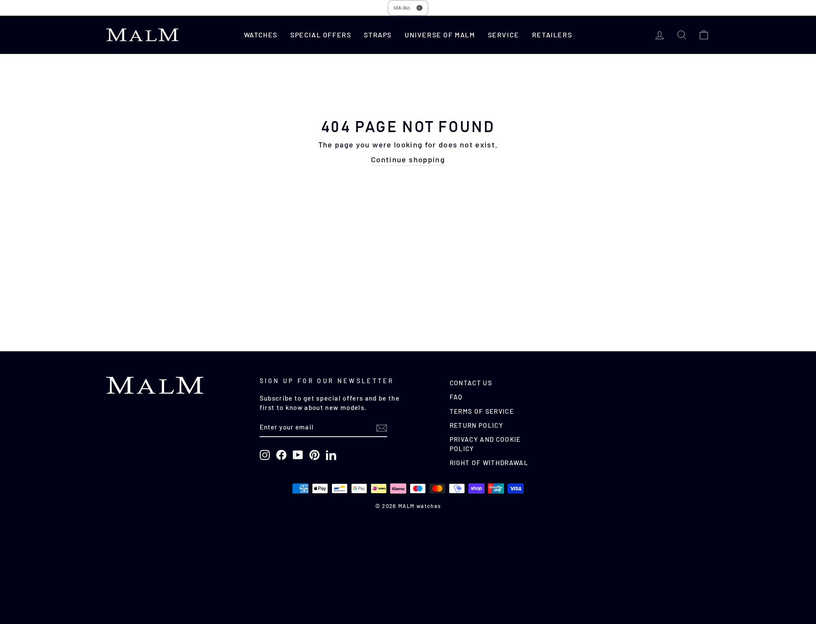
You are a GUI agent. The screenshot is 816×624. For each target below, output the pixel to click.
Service (503, 35)
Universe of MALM (440, 35)
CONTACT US (471, 383)
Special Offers (320, 35)
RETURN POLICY (477, 425)
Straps (378, 35)
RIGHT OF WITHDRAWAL (489, 462)
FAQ (456, 397)
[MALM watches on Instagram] (265, 455)
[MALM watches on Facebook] (281, 455)
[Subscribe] (381, 427)
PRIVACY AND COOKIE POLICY (485, 443)
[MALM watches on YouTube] (298, 455)
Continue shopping (408, 159)
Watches (261, 35)
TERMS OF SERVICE (482, 411)
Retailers (552, 35)
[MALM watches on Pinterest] (314, 455)
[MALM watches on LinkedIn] (331, 455)
